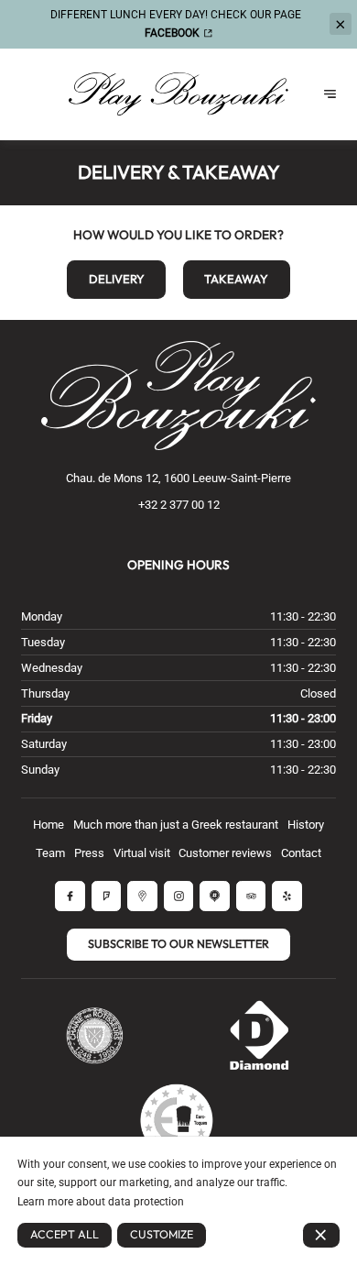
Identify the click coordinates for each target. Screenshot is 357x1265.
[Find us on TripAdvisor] (251, 896)
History (305, 824)
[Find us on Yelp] (287, 896)
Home (48, 824)
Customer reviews (225, 853)
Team (50, 853)
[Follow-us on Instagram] (179, 896)
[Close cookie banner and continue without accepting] (321, 1235)
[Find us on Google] (142, 896)
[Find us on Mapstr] (215, 896)
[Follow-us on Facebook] (70, 896)
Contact (301, 853)
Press (89, 853)
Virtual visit (142, 853)
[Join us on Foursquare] (107, 896)
